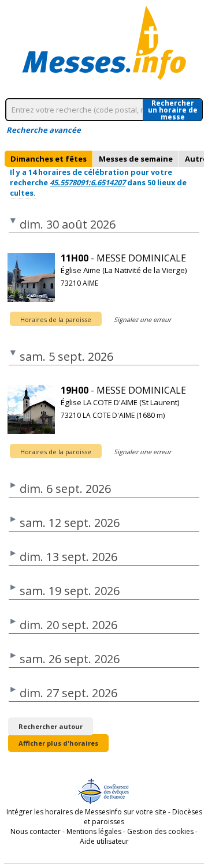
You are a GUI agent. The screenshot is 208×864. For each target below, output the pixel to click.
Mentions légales (93, 831)
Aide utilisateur (104, 841)
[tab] (48, 159)
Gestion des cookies (160, 831)
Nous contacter (35, 831)
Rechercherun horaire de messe (173, 110)
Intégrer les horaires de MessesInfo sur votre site (86, 812)
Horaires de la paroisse (55, 319)
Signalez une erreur (142, 319)
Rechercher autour (50, 726)
